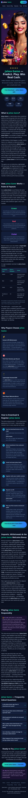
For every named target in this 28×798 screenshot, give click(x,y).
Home (3, 6)
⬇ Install (23, 2)
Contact (8, 782)
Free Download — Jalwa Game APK (14, 91)
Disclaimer (23, 782)
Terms (15, 784)
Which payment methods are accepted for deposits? (13, 718)
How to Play (10, 6)
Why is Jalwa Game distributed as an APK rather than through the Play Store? (12, 725)
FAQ (21, 6)
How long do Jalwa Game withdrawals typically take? (13, 711)
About (4, 782)
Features (16, 6)
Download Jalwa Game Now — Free (14, 524)
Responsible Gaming (15, 782)
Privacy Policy (10, 784)
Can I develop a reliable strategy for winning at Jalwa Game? (12, 732)
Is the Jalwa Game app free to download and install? (11, 705)
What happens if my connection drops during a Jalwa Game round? (13, 739)
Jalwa (7, 2)
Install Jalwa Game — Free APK (14, 764)
